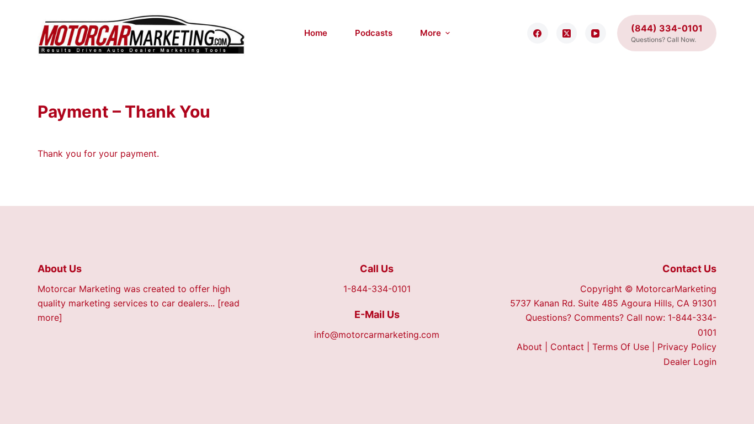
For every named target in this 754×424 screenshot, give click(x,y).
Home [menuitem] (315, 33)
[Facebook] (537, 33)
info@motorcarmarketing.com (376, 334)
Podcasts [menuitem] (373, 33)
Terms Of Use (620, 346)
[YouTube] (595, 33)
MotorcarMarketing (676, 288)
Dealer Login (689, 361)
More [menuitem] (430, 33)
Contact (567, 346)
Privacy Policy (686, 346)
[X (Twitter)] (566, 33)
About (529, 346)
